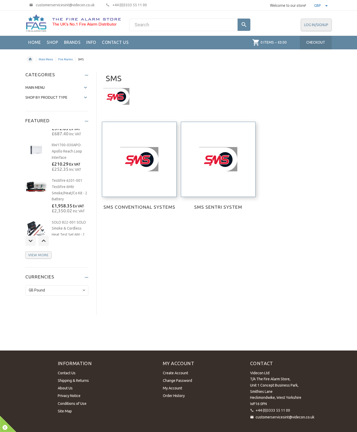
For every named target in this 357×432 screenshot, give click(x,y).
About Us (65, 388)
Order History (174, 396)
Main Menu (46, 59)
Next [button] (43, 241)
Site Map (65, 411)
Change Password (177, 380)
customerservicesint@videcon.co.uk (285, 417)
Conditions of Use (72, 403)
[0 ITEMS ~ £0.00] (256, 42)
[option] (56, 157)
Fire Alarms (65, 59)
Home (30, 59)
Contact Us (67, 373)
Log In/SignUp (316, 25)
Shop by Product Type (46, 97)
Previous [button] (30, 241)
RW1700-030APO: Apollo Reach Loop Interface (67, 151)
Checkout (315, 42)
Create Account (175, 373)
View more (38, 255)
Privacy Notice (69, 396)
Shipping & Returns (73, 380)
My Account (172, 388)
